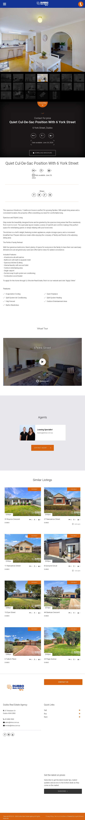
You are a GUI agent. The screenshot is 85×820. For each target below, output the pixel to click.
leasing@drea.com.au (45, 433)
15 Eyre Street (10, 612)
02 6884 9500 (9, 719)
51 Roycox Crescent (12, 519)
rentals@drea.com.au (12, 725)
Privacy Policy (50, 816)
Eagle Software (79, 816)
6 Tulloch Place (10, 659)
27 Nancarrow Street (52, 519)
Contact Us (63, 682)
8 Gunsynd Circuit (50, 566)
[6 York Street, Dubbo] (42, 40)
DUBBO (7, 522)
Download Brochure (43, 153)
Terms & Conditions (61, 816)
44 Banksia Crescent (52, 612)
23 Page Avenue (50, 659)
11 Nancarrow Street (13, 566)
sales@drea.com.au (12, 722)
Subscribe (62, 791)
